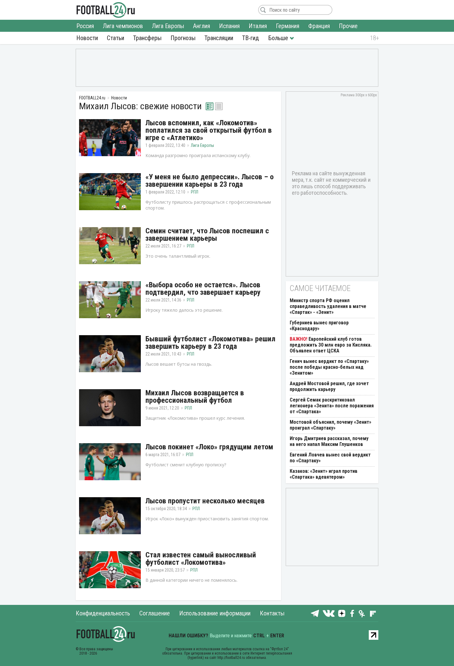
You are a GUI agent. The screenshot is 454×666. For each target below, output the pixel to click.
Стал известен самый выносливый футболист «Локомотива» (200, 559)
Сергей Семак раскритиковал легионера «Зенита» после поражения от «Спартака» (332, 405)
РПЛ (194, 191)
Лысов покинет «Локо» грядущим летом (209, 447)
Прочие (348, 26)
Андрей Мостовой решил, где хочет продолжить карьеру (329, 386)
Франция (319, 26)
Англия (201, 26)
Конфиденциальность (103, 613)
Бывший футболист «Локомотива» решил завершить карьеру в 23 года (210, 343)
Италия (258, 26)
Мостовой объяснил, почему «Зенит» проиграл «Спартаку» (330, 425)
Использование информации (214, 613)
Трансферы (147, 38)
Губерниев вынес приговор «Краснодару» (319, 325)
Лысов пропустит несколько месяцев (205, 501)
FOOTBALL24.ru (106, 10)
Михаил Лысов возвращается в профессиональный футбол (194, 397)
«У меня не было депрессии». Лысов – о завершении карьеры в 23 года (209, 181)
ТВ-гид (250, 38)
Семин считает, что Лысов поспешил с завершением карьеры (207, 235)
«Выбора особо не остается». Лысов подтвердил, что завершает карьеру (203, 289)
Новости (87, 38)
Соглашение (154, 613)
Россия (85, 26)
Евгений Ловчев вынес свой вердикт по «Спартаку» (330, 458)
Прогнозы (182, 38)
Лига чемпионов (123, 26)
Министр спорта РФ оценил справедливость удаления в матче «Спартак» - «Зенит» (328, 306)
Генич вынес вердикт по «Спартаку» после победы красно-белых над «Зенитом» (329, 367)
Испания (229, 26)
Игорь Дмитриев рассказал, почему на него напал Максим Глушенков (329, 441)
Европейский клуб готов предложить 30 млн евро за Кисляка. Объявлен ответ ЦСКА (331, 345)
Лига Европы (168, 26)
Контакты (272, 613)
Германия (287, 26)
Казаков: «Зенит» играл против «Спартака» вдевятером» (323, 474)
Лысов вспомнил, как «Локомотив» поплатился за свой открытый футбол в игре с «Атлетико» (208, 130)
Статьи (115, 38)
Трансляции (218, 38)
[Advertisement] (227, 67)
